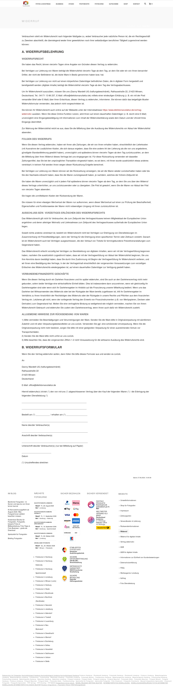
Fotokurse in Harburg (43, 585)
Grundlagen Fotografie (42, 543)
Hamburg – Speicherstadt (47, 529)
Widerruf (123, 531)
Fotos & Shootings (43, 4)
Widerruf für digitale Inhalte (130, 536)
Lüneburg (42, 508)
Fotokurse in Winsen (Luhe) (46, 581)
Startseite (131, 26)
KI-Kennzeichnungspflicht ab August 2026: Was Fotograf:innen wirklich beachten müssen (18, 513)
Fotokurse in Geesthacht (45, 633)
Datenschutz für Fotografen (11, 675)
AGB (122, 547)
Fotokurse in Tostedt (43, 617)
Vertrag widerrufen (127, 542)
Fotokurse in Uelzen (43, 657)
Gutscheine (113, 4)
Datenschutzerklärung (128, 562)
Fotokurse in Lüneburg (44, 577)
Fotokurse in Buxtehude (44, 593)
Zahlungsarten (125, 516)
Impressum (124, 510)
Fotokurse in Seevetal (44, 605)
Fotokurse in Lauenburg (44, 621)
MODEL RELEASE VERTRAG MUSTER (89, 683)
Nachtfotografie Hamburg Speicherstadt (43, 523)
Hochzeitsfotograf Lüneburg (50, 675)
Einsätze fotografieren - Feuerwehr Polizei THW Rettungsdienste (63, 685)
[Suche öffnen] (145, 3)
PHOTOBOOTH (84, 4)
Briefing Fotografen (15, 538)
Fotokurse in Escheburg (44, 641)
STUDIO (71, 4)
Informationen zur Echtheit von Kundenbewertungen (139, 557)
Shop (139, 26)
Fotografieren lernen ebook (65, 683)
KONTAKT (136, 4)
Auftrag (123, 578)
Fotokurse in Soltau (43, 645)
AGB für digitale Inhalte (129, 552)
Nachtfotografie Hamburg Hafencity (43, 512)
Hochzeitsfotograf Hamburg (31, 675)
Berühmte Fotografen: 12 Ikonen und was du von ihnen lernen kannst (19, 504)
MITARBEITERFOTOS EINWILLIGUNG (116, 683)
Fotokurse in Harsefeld (44, 649)
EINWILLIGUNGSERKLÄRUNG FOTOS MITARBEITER (149, 683)
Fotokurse (99, 4)
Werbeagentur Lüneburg (129, 573)
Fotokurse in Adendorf (44, 613)
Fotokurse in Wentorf (43, 637)
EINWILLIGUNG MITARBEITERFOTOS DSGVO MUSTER (21, 685)
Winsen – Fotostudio (45, 548)
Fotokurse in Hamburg (44, 557)
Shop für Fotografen (127, 505)
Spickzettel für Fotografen (17, 534)
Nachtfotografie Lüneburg (43, 503)
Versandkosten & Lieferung (130, 521)
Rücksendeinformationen (129, 526)
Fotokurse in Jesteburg (44, 609)
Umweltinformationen (128, 500)
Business (59, 4)
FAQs (122, 568)
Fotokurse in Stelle (42, 661)
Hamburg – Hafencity (46, 518)
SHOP (126, 4)
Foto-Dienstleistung (127, 583)
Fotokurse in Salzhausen (45, 653)
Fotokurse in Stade (43, 589)
